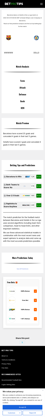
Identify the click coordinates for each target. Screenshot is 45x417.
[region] (22, 402)
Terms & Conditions (8, 360)
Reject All (32, 413)
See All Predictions (22, 269)
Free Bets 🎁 (12, 282)
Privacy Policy (6, 364)
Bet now (39, 176)
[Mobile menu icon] (41, 4)
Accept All (22, 407)
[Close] (43, 390)
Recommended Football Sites (12, 380)
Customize (11, 413)
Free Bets (5, 368)
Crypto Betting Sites (8, 385)
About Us (5, 356)
